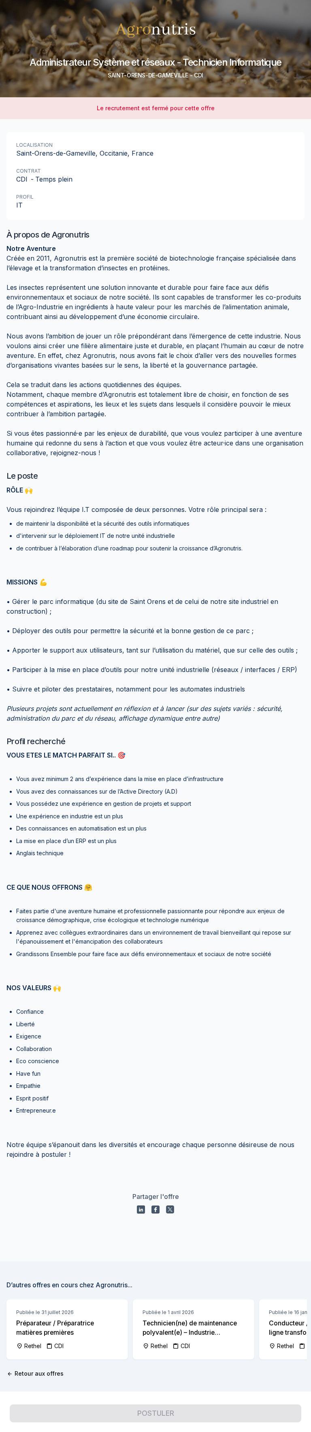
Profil (25, 197)
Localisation (34, 145)
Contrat (28, 171)
